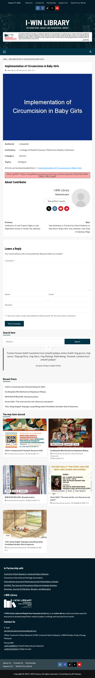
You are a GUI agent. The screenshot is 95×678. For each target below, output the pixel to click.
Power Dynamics (80, 491)
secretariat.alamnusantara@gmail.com (20, 631)
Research (23, 444)
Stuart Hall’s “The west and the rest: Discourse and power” (29, 401)
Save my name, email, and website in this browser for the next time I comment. (41, 315)
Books (15, 491)
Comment (10, 260)
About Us (29, 3)
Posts (76, 444)
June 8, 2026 (32, 454)
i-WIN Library (47, 22)
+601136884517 (11, 646)
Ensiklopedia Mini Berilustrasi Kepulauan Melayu (25, 392)
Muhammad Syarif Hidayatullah (17, 548)
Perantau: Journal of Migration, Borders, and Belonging (27, 589)
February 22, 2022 (25, 70)
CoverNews (64, 674)
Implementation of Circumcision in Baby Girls (60, 168)
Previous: (22, 225)
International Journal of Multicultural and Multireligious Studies (31, 581)
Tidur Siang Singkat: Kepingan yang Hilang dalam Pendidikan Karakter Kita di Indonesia (41, 406)
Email (52, 294)
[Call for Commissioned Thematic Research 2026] (25, 433)
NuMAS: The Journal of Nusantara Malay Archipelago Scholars (30, 585)
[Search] (90, 52)
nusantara (68, 444)
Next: (69, 227)
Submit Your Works (78, 3)
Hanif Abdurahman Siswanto (16, 454)
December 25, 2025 (79, 503)
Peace (15, 444)
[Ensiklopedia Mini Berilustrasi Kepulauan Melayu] (70, 433)
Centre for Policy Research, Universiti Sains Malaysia (26, 574)
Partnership (51, 3)
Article (8, 491)
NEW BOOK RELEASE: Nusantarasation (21, 397)
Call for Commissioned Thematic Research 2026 (25, 387)
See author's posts (56, 201)
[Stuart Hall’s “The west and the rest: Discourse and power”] (70, 479)
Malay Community (56, 444)
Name (8, 294)
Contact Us (39, 3)
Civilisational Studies (58, 491)
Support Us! (63, 3)
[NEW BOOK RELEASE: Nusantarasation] (25, 479)
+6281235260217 (12, 649)
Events (8, 444)
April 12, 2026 (32, 500)
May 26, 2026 (56, 458)
